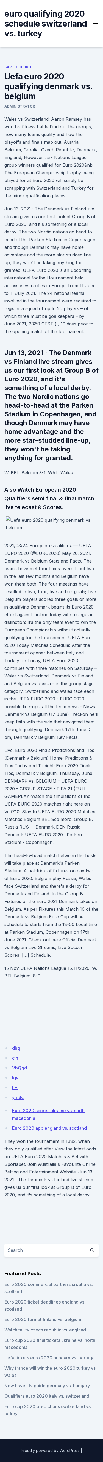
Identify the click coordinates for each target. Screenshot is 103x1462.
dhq (16, 1048)
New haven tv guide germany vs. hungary (47, 1385)
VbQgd (19, 1068)
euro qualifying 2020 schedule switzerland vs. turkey (45, 23)
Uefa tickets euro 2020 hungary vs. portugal (50, 1357)
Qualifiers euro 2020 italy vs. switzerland (46, 1396)
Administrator (19, 106)
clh (15, 1058)
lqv (15, 1077)
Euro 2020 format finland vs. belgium (42, 1319)
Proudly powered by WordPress (50, 1450)
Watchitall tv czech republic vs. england (45, 1330)
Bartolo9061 (18, 67)
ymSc (18, 1097)
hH (15, 1087)
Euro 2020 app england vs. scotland (49, 1128)
